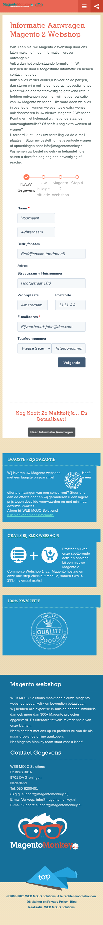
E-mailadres (29, 316)
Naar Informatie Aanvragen (51, 432)
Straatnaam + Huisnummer (40, 273)
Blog (73, 902)
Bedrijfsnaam (29, 244)
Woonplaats (28, 295)
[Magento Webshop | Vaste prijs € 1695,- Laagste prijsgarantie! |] (36, 5)
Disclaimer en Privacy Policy (47, 902)
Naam (24, 208)
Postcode (63, 295)
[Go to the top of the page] (52, 878)
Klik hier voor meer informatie (30, 515)
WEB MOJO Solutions (59, 907)
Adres (23, 265)
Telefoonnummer (32, 338)
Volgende (72, 362)
